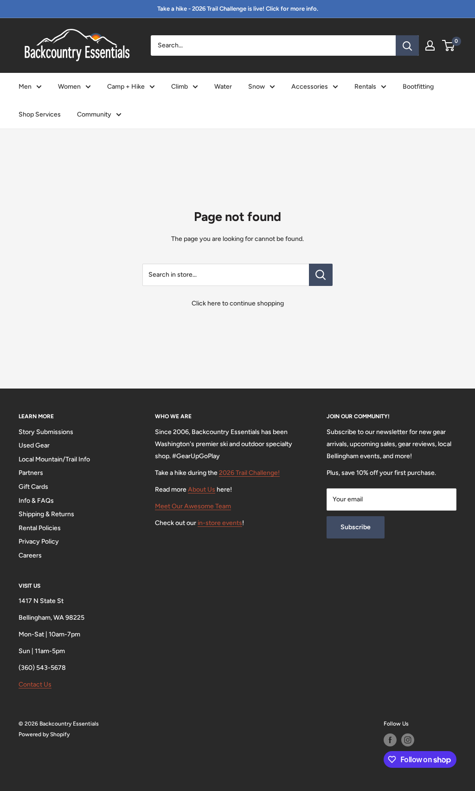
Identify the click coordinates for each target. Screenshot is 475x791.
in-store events (220, 523)
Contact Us (35, 684)
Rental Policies (40, 528)
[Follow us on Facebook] (390, 739)
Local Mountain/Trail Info (54, 459)
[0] (449, 45)
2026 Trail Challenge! (249, 473)
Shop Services (40, 114)
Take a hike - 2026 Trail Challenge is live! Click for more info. (237, 8)
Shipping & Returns (46, 514)
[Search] (407, 45)
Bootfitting (418, 87)
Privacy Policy (39, 541)
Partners (31, 473)
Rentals (365, 87)
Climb (179, 87)
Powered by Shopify (44, 734)
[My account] (430, 45)
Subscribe (355, 527)
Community (94, 114)
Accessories (309, 87)
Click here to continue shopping (238, 303)
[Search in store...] (321, 275)
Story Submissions (46, 432)
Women (69, 87)
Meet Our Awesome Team (193, 506)
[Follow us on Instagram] (407, 739)
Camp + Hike (126, 87)
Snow (256, 87)
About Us (201, 489)
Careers (30, 555)
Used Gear (34, 445)
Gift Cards (33, 487)
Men (25, 87)
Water (223, 87)
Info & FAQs (36, 501)
